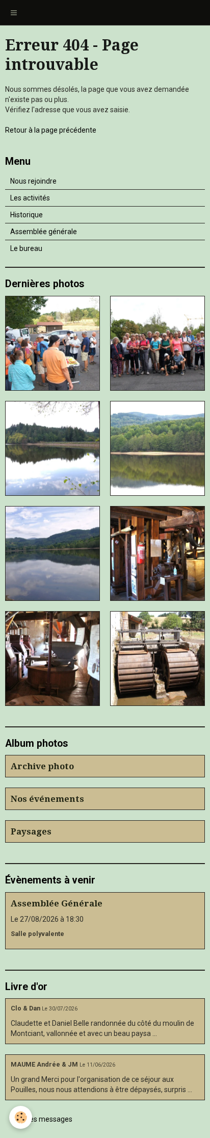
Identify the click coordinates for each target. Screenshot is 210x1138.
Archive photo (42, 766)
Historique (26, 215)
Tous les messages (41, 1119)
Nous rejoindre (33, 181)
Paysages (31, 831)
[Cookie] (20, 1117)
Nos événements (47, 799)
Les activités (30, 198)
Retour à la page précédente (50, 130)
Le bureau (26, 248)
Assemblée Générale (56, 903)
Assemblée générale (43, 231)
